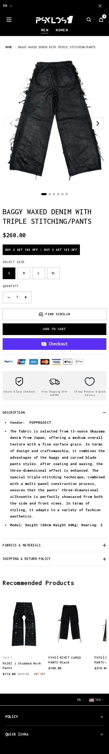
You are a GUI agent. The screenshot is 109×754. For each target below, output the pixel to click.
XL (53, 273)
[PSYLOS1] (54, 19)
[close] (101, 6)
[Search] (89, 19)
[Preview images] (24, 643)
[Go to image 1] (44, 194)
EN (5, 5)
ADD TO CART (54, 329)
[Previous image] (11, 123)
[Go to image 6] (67, 194)
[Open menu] (9, 19)
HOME (8, 47)
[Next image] (98, 123)
